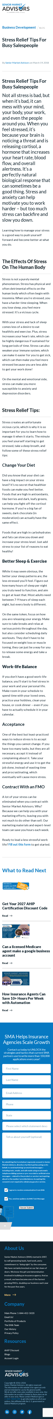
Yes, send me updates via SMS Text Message (23, 1199)
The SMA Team (11, 1325)
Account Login (11, 1358)
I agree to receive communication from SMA (24, 1190)
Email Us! (8, 1317)
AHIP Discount (11, 1350)
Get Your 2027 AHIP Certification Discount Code (24, 906)
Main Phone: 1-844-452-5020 (19, 1313)
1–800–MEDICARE (12, 1399)
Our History (10, 1329)
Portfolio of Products (15, 1321)
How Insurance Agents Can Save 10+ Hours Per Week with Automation (23, 998)
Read (5, 915)
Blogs (7, 1354)
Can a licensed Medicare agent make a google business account (26, 951)
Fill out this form (20, 844)
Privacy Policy (11, 1333)
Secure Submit (26, 1208)
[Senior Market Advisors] (15, 8)
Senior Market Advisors (17, 62)
